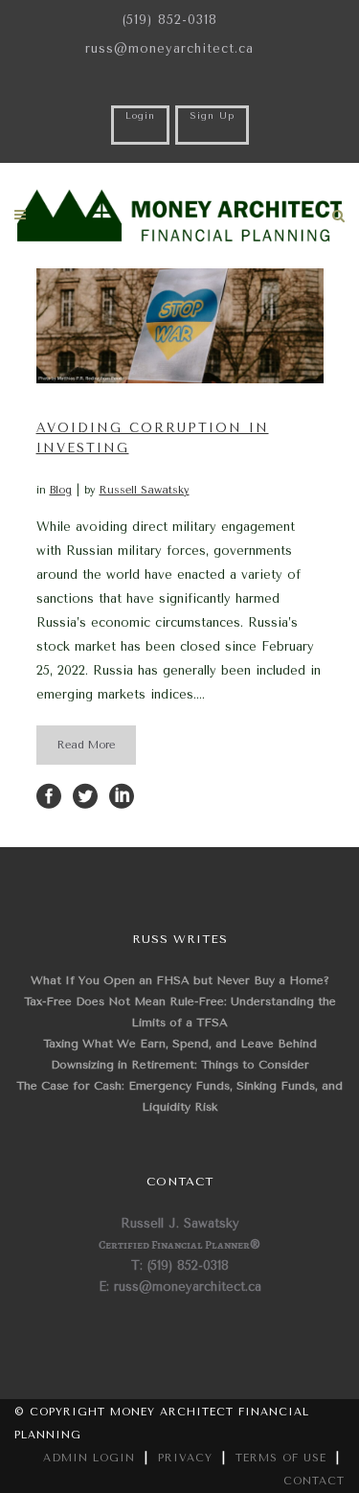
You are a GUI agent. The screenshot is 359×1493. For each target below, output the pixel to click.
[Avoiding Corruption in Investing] (180, 325)
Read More (86, 745)
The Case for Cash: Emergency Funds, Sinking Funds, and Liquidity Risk (179, 1096)
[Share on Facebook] (48, 795)
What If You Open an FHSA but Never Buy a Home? (180, 980)
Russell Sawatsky (145, 490)
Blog (61, 490)
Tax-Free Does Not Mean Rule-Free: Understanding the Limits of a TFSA (180, 1012)
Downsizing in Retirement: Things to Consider (180, 1064)
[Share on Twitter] (85, 795)
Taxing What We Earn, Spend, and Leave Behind (180, 1043)
